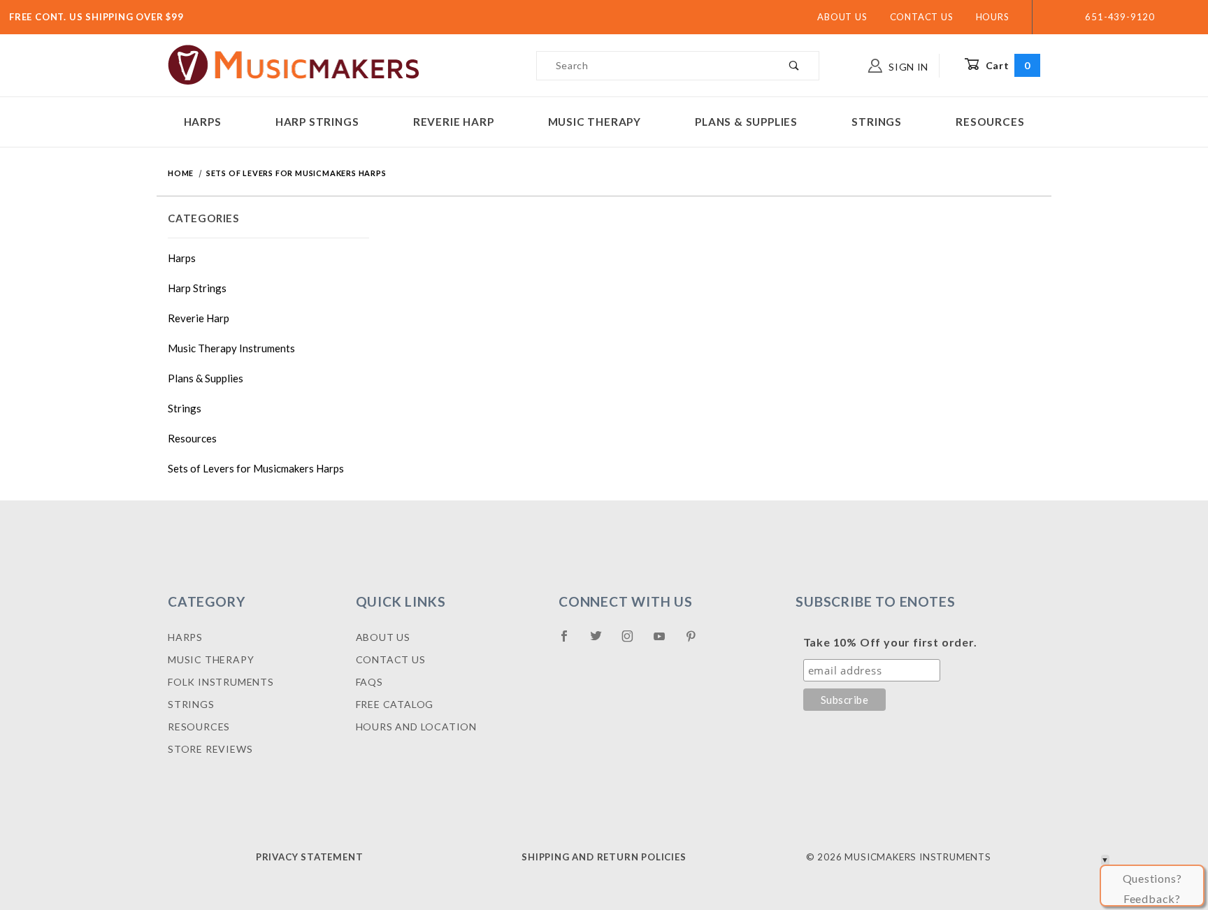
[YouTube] (665, 641)
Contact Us (922, 16)
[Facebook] (570, 641)
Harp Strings (317, 121)
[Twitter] (602, 641)
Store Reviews (210, 749)
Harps (203, 121)
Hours (992, 16)
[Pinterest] (696, 641)
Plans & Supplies (746, 121)
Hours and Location (416, 726)
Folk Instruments (221, 682)
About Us (842, 16)
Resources (990, 121)
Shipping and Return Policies (604, 856)
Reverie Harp (453, 121)
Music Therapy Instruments (231, 348)
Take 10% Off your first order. (890, 642)
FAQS (369, 682)
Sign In (907, 67)
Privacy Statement (310, 856)
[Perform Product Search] (794, 66)
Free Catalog (395, 704)
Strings (876, 121)
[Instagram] (633, 641)
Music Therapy (594, 121)
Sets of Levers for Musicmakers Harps (256, 468)
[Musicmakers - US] (294, 64)
